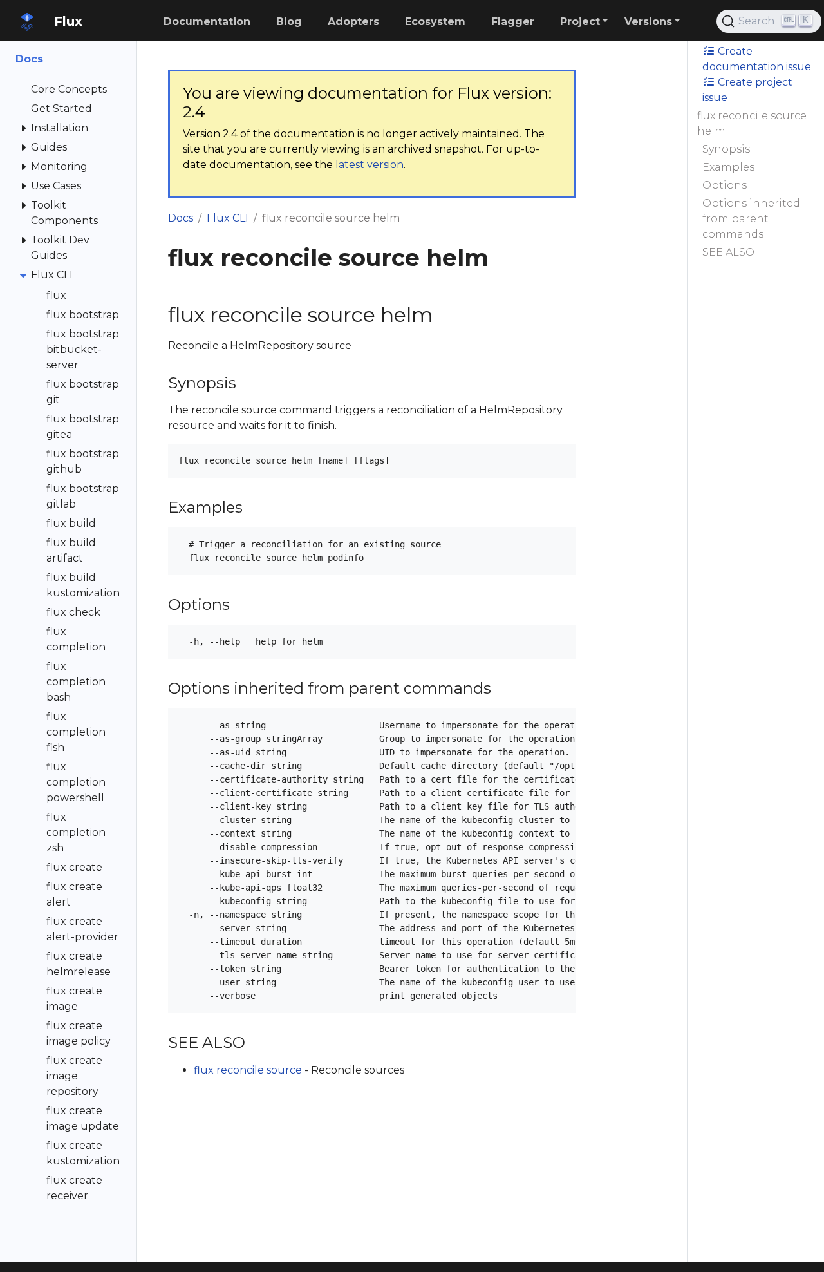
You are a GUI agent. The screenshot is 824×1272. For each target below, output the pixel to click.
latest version (369, 164)
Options (724, 185)
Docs (180, 218)
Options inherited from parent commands (751, 218)
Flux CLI (227, 218)
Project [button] (580, 21)
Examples (728, 167)
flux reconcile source (248, 1070)
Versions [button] (648, 21)
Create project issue (747, 90)
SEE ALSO (728, 252)
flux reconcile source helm (752, 123)
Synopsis (726, 149)
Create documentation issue (756, 59)
